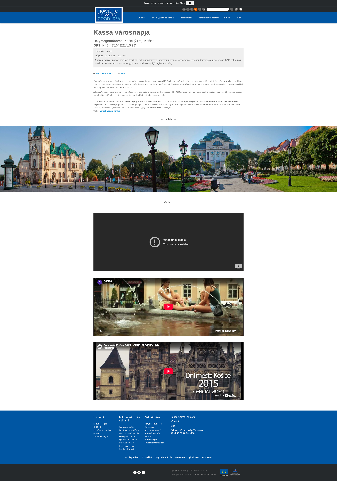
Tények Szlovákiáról (153, 424)
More (182, 3)
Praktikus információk (154, 442)
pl (200, 9)
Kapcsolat (207, 457)
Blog (239, 17)
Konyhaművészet (126, 442)
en (188, 9)
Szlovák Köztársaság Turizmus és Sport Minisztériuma (186, 431)
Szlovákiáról (186, 17)
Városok (148, 436)
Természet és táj (126, 427)
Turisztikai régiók (100, 436)
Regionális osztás (152, 433)
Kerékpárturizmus (127, 436)
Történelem (150, 427)
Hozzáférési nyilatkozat (187, 457)
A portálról (147, 457)
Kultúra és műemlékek (129, 430)
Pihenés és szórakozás (129, 433)
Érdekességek (151, 439)
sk (184, 9)
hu (196, 9)
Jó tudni (227, 17)
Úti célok (142, 17)
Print (123, 73)
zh (204, 9)
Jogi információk (163, 457)
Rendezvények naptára (209, 17)
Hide (190, 3)
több (168, 119)
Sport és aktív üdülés (128, 439)
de (192, 9)
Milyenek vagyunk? (153, 430)
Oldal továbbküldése (105, 73)
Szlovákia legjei (100, 424)
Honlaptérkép (132, 457)
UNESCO (97, 427)
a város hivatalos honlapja (110, 111)
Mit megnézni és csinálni (163, 17)
